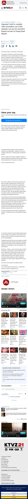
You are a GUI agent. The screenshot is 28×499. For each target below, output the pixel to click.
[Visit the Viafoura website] (24, 419)
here (3, 381)
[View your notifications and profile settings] (25, 393)
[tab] (5, 394)
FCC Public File (4, 462)
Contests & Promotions (6, 475)
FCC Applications (5, 461)
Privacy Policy (4, 464)
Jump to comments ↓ (5, 276)
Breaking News (4, 474)
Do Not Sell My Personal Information (9, 467)
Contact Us (3, 458)
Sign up (24, 385)
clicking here (5, 377)
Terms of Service (4, 466)
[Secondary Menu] (3, 7)
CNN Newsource (5, 41)
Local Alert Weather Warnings (7, 480)
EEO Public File (4, 459)
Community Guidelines (6, 456)
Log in (21, 385)
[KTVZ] (9, 7)
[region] (14, 403)
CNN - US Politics (13, 271)
